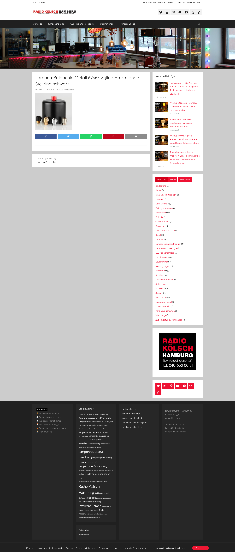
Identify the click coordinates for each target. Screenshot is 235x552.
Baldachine (160, 186)
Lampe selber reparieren (86, 478)
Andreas (70, 89)
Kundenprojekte (56, 23)
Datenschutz (85, 530)
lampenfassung (94, 444)
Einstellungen (168, 548)
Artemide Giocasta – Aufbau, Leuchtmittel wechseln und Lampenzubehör (183, 106)
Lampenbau (83, 436)
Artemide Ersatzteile (85, 414)
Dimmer (159, 199)
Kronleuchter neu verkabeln (97, 429)
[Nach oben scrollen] (230, 547)
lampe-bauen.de (86, 432)
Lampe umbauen (99, 478)
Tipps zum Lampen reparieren (189, 2)
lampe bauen (101, 432)
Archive (173, 179)
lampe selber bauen (99, 474)
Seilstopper (160, 284)
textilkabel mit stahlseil (91, 510)
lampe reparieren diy (100, 470)
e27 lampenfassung (98, 425)
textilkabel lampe (90, 506)
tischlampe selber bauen (92, 517)
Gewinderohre (162, 221)
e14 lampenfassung (95, 421)
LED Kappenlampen (165, 253)
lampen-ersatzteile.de (132, 418)
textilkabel (91, 497)
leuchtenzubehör (84, 481)
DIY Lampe (104, 418)
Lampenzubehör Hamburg (93, 466)
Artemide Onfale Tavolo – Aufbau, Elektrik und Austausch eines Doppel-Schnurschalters (184, 139)
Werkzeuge (161, 315)
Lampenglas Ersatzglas (166, 248)
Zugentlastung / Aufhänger (168, 320)
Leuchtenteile (162, 257)
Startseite (37, 23)
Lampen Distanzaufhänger (168, 244)
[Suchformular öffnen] (199, 24)
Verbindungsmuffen (165, 311)
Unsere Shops (128, 23)
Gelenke (159, 217)
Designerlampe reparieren (89, 418)
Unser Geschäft (162, 306)
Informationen (106, 23)
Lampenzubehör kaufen (86, 470)
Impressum (84, 534)
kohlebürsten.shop (131, 413)
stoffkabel (82, 498)
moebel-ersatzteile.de (132, 427)
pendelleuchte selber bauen (98, 481)
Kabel (158, 235)
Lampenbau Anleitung (99, 436)
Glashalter (160, 226)
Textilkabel (160, 297)
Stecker (159, 293)
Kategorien (161, 179)
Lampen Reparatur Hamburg (102, 458)
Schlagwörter (184, 179)
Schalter (159, 275)
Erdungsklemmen (164, 208)
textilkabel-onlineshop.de (134, 422)
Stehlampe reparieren (103, 493)
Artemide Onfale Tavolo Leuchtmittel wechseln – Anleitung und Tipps (182, 123)
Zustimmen (200, 548)
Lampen (159, 239)
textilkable (93, 514)
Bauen (158, 190)
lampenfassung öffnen (94, 447)
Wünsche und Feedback (82, 23)
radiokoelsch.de (129, 409)
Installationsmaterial (165, 230)
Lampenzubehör (88, 462)
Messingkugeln (162, 266)
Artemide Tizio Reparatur (100, 414)
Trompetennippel (163, 302)
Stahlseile (160, 288)
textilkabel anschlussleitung (90, 502)
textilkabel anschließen (104, 498)
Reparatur (160, 270)
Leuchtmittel (161, 262)
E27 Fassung (161, 203)
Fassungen (160, 212)
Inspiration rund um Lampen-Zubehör (158, 2)
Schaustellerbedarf (164, 279)
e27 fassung (106, 421)
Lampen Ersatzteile (85, 440)
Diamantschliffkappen (165, 195)
